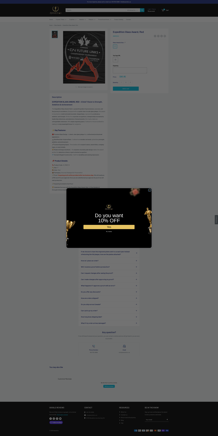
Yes (109, 226)
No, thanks (109, 231)
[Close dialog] (149, 190)
